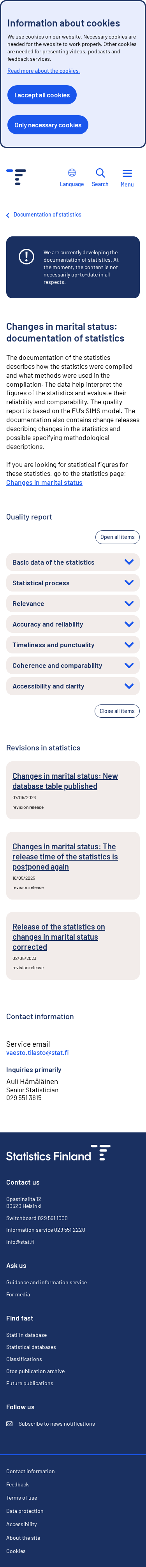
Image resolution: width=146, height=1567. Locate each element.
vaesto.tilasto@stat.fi (37, 1052)
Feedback (17, 1484)
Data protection (25, 1510)
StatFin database (26, 1334)
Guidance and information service (46, 1282)
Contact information (30, 1471)
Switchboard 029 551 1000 (37, 1218)
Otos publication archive (35, 1371)
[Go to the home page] (58, 1153)
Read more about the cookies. (43, 70)
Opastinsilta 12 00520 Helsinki (24, 1202)
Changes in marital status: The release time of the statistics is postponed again (65, 856)
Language (72, 184)
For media (18, 1294)
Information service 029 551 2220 (45, 1229)
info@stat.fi (20, 1241)
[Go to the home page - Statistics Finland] (16, 178)
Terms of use (21, 1497)
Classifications (24, 1359)
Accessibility (21, 1524)
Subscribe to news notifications (50, 1423)
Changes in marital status (44, 482)
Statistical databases (31, 1346)
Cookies (16, 1551)
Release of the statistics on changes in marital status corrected (58, 936)
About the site (23, 1537)
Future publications (29, 1383)
